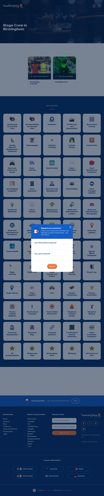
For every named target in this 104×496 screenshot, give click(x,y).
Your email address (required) (45, 243)
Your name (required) (42, 254)
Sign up (52, 266)
